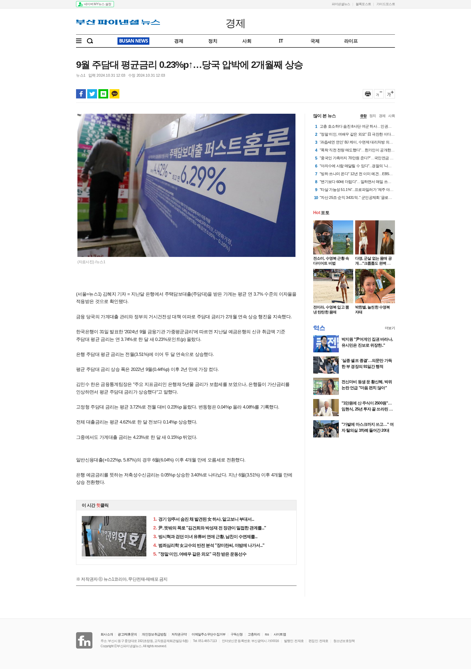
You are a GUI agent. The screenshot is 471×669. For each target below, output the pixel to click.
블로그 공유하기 (103, 93)
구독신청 (237, 634)
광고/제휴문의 (127, 634)
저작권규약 (179, 634)
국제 (314, 41)
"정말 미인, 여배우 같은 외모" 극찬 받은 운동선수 (199, 554)
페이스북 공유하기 (81, 93)
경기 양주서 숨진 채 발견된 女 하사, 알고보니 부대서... (203, 519)
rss (267, 634)
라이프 (351, 41)
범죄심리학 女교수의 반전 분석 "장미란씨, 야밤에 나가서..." (208, 545)
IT (281, 41)
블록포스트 (363, 4)
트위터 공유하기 (92, 93)
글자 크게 (390, 93)
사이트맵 (280, 634)
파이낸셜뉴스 (341, 4)
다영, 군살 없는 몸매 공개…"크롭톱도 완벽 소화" (373, 263)
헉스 (319, 328)
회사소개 (107, 634)
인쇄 (368, 93)
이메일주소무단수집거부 (208, 634)
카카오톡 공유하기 (114, 93)
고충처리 (254, 634)
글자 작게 (379, 93)
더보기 (390, 328)
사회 (246, 41)
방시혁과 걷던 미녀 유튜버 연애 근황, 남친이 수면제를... (205, 536)
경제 (235, 23)
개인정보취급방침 (154, 634)
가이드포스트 (385, 4)
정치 (212, 41)
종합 (363, 116)
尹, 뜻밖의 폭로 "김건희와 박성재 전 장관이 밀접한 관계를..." (209, 528)
